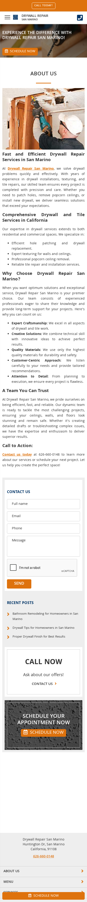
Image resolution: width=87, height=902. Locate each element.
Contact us (43, 684)
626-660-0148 (43, 856)
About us (11, 871)
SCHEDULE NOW (46, 732)
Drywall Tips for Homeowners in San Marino (43, 628)
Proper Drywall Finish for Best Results (39, 637)
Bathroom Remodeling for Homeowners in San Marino (45, 616)
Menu (8, 882)
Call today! (43, 5)
